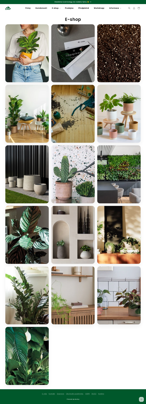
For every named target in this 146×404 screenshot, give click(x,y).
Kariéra (101, 394)
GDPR (87, 394)
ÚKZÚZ (93, 394)
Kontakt (52, 394)
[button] (56, 8)
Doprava (60, 394)
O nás (44, 394)
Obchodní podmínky (74, 394)
